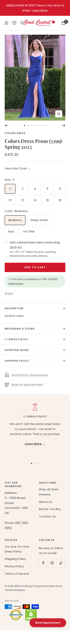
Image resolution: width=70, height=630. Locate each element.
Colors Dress (15, 133)
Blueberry (15, 220)
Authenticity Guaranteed (30, 375)
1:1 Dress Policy (16, 339)
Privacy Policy (14, 566)
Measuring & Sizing (20, 328)
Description (14, 308)
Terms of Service (17, 574)
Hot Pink (28, 231)
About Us (45, 502)
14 (35, 200)
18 (60, 200)
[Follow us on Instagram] (52, 563)
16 (47, 200)
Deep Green (39, 220)
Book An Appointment (27, 384)
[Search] (14, 23)
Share (9, 293)
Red (11, 231)
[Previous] (6, 125)
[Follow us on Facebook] (43, 563)
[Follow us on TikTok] (60, 563)
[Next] (63, 125)
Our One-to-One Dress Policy (17, 549)
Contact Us (47, 516)
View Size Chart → (18, 168)
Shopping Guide (17, 350)
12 (22, 200)
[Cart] (63, 23)
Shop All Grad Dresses (48, 491)
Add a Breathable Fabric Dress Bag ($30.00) (35, 248)
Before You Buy (50, 509)
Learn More (40, 10)
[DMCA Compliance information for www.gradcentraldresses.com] (30, 615)
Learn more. (16, 283)
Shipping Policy (17, 360)
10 (10, 200)
